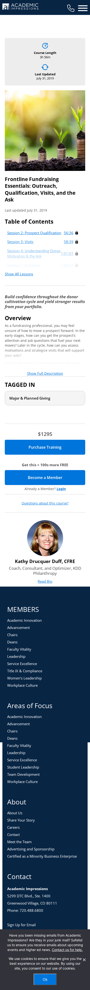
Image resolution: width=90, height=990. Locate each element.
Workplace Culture (22, 685)
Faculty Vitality (19, 649)
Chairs (12, 634)
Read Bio (45, 581)
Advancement (18, 627)
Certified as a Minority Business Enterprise (42, 856)
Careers (13, 827)
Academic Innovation (24, 620)
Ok (45, 979)
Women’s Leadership (24, 678)
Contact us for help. (67, 950)
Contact (13, 834)
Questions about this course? (45, 503)
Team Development (23, 774)
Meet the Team (19, 841)
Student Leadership (23, 767)
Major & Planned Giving (29, 398)
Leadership (16, 656)
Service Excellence (22, 663)
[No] (84, 959)
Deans (12, 642)
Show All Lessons (19, 274)
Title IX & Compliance (24, 670)
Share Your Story (21, 820)
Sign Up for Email (21, 924)
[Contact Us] (70, 8)
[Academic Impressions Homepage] (20, 7)
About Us (14, 812)
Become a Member (56, 477)
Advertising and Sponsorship (30, 849)
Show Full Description (45, 373)
